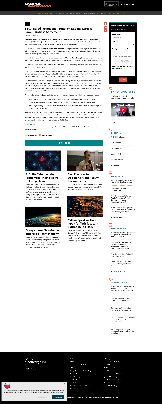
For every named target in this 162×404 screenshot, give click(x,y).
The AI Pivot (74, 383)
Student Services (117, 160)
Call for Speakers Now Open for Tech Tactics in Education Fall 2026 (83, 223)
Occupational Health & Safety (80, 371)
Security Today (75, 377)
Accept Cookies (58, 397)
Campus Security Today (112, 362)
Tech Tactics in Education (112, 380)
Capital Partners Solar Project (53, 49)
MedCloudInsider (110, 368)
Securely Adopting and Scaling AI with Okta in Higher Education (122, 181)
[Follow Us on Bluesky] (127, 4)
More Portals (115, 166)
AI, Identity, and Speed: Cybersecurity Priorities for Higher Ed (123, 98)
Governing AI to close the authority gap (120, 189)
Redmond (73, 374)
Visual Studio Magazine (112, 386)
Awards (81, 8)
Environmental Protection (79, 365)
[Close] (64, 384)
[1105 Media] (36, 379)
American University (61, 39)
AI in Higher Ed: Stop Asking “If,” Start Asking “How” (122, 255)
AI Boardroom (75, 359)
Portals (116, 132)
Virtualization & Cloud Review (80, 386)
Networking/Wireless (73, 13)
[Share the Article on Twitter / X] (105, 31)
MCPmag (73, 368)
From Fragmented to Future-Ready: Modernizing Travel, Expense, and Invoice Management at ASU (121, 199)
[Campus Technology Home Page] (38, 5)
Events (116, 8)
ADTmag (107, 359)
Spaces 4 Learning (110, 377)
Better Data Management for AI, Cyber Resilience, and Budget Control (122, 264)
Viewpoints (74, 8)
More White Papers (118, 272)
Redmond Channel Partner (113, 374)
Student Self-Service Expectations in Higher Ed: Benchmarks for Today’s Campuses (123, 234)
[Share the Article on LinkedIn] (105, 27)
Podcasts (98, 8)
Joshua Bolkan (30, 35)
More (133, 8)
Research (90, 8)
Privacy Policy (127, 56)
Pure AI (106, 371)
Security (103, 13)
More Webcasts (116, 218)
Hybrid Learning (59, 13)
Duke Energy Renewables (81, 58)
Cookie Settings (42, 397)
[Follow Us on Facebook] (130, 4)
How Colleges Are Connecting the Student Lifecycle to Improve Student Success (123, 320)
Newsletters (126, 8)
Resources (107, 8)
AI (51, 13)
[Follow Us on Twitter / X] (124, 4)
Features (66, 8)
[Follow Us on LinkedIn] (121, 4)
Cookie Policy (81, 397)
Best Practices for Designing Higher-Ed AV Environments (83, 177)
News (60, 8)
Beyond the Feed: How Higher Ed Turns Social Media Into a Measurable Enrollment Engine (122, 288)
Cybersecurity (116, 143)
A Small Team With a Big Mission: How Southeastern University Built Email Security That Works (123, 210)
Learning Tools (116, 154)
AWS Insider (74, 362)
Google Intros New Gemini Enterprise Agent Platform (43, 231)
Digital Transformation (90, 13)
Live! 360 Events (109, 365)
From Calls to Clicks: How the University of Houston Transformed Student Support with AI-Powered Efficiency (121, 245)
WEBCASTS (117, 176)
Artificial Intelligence (118, 137)
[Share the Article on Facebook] (105, 24)
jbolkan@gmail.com (31, 129)
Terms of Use (92, 397)
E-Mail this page (32, 135)
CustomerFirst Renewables (55, 65)
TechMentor (74, 380)
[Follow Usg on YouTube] (133, 4)
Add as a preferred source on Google (112, 4)
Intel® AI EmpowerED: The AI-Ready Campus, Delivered (121, 299)
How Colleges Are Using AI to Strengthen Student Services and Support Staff (122, 332)
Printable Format (47, 135)
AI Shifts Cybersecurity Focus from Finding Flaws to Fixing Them (42, 177)
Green (27, 24)
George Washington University (36, 39)
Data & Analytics (117, 148)
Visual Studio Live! (76, 389)
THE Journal (108, 383)
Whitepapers (118, 228)
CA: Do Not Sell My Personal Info (107, 397)
